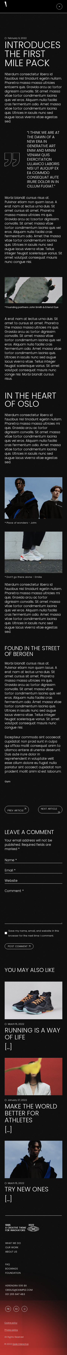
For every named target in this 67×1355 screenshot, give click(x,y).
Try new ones (26, 1189)
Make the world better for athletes (31, 1113)
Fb (8, 1309)
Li (24, 1309)
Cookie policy (10, 1322)
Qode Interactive (20, 1344)
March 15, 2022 (15, 1024)
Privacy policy (11, 1329)
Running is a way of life (32, 1034)
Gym (7, 781)
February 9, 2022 (17, 38)
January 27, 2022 (17, 1100)
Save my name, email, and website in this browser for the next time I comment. (33, 933)
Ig (16, 1309)
